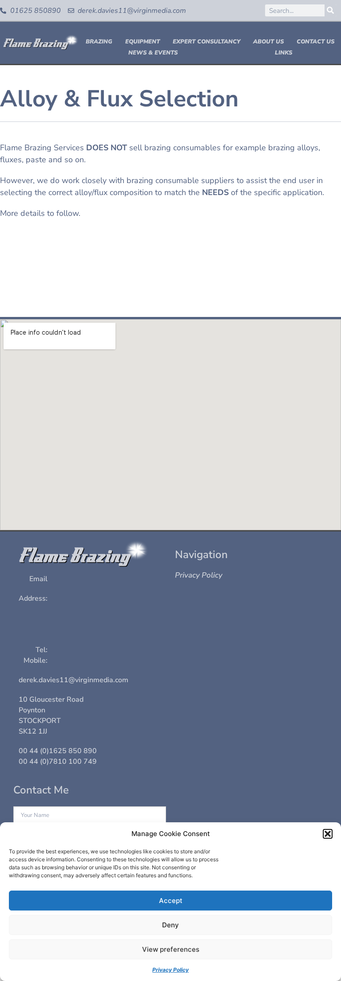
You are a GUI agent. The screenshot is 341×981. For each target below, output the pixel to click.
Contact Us (315, 42)
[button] (327, 833)
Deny (170, 925)
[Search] (331, 10)
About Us (268, 42)
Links (283, 53)
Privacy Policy (170, 969)
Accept (170, 900)
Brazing (99, 42)
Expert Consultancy (206, 42)
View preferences (170, 949)
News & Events (153, 53)
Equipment (142, 42)
